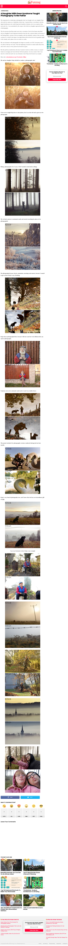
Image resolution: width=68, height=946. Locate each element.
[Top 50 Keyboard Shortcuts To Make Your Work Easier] (11, 883)
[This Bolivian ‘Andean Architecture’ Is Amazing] (34, 883)
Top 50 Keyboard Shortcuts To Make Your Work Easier (10, 891)
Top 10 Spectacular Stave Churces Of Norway (31, 873)
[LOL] (25, 860)
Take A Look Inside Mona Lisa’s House (33, 908)
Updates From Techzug (54, 919)
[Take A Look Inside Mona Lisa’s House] (34, 900)
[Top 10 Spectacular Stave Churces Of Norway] (34, 865)
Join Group (45, 943)
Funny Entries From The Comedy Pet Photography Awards (9, 923)
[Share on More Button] (42, 797)
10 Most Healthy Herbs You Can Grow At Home (10, 934)
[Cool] (2, 877)
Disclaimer (59, 943)
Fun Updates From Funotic (10, 919)
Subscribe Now (57, 79)
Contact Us (65, 943)
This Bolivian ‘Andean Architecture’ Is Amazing (31, 891)
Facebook (19, 57)
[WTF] (28, 860)
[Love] (2, 860)
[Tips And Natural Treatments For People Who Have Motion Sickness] (11, 900)
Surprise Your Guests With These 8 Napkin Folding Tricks (10, 930)
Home (40, 943)
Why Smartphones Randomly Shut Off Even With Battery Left (56, 934)
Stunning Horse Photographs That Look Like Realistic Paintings (11, 926)
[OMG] (5, 860)
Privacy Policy (52, 943)
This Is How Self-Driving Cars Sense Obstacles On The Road (54, 923)
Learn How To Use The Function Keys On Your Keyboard (56, 930)
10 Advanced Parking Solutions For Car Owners (55, 926)
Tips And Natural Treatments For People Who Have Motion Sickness (11, 909)
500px (24, 57)
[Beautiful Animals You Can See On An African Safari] (11, 865)
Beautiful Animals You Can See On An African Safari (11, 873)
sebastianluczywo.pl (11, 57)
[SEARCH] (66, 6)
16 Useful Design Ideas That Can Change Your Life (56, 938)
